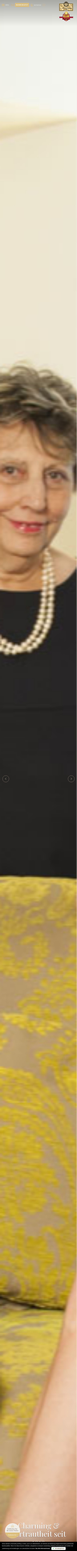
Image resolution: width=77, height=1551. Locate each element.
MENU (7, 5)
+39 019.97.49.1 (37, 5)
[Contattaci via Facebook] (43, 5)
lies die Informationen (42, 1548)
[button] (6, 779)
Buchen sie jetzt (22, 5)
